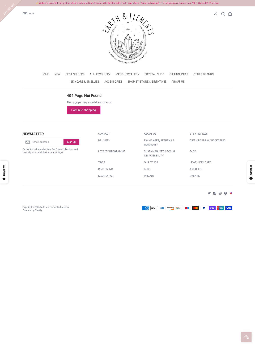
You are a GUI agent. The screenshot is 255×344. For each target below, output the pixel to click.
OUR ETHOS (151, 162)
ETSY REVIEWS (199, 133)
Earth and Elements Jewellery (54, 207)
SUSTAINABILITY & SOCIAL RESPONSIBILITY (160, 153)
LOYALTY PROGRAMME (111, 151)
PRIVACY (149, 175)
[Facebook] (213, 193)
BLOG (147, 169)
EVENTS (195, 175)
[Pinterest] (224, 193)
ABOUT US (178, 81)
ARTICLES (195, 169)
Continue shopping (83, 110)
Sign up (71, 141)
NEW (57, 74)
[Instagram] (219, 193)
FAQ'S (193, 151)
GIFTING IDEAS (178, 74)
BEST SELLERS (75, 74)
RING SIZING (105, 169)
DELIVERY (104, 140)
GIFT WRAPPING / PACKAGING (208, 140)
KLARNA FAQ (105, 175)
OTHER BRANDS (203, 74)
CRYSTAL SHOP (154, 74)
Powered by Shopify (32, 210)
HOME (45, 74)
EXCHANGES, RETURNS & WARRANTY (159, 142)
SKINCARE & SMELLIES (84, 81)
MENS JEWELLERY (127, 74)
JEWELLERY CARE (200, 162)
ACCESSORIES (113, 81)
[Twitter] (208, 193)
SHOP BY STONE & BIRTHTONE (147, 81)
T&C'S (101, 162)
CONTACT (104, 133)
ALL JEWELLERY (100, 74)
